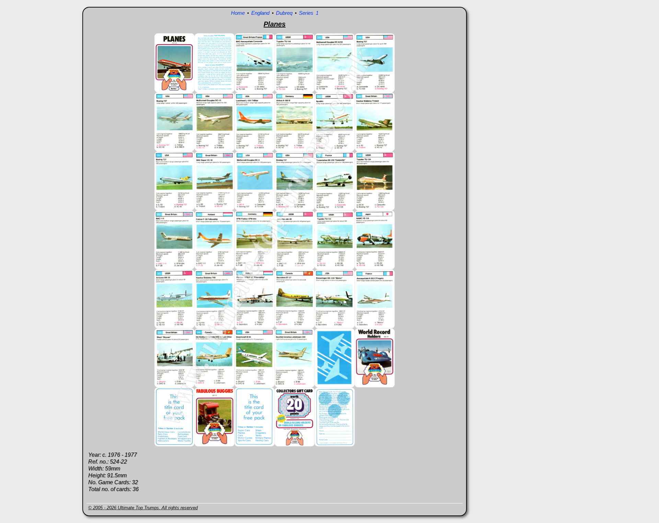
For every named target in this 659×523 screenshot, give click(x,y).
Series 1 (309, 13)
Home (238, 13)
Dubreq (284, 13)
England (260, 13)
